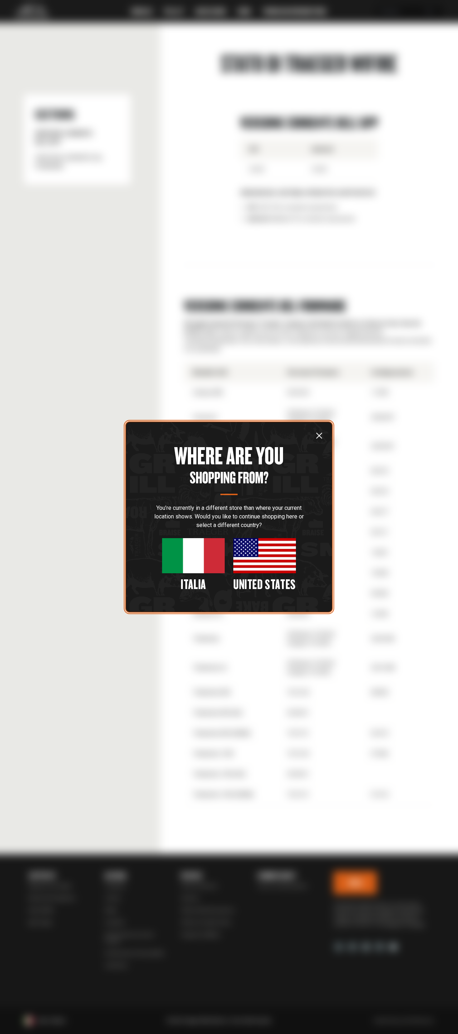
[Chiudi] (319, 435)
